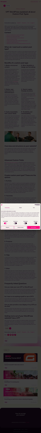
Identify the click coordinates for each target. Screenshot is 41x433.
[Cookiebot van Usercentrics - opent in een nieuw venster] (35, 205)
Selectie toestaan (21, 227)
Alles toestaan (33, 227)
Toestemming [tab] (7, 207)
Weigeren (7, 227)
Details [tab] (20, 207)
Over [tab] (34, 207)
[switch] (15, 223)
